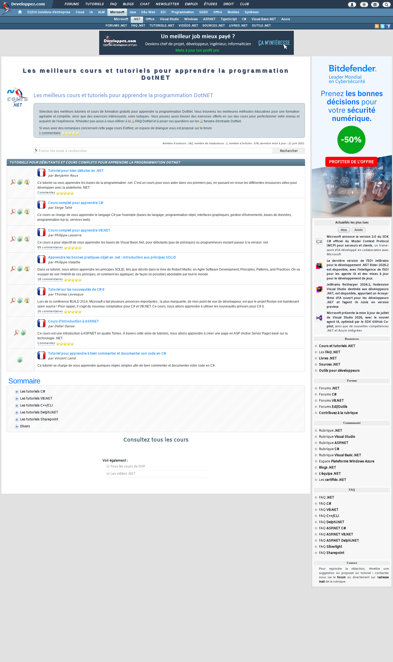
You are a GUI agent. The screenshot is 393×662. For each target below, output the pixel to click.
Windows (191, 19)
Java (133, 12)
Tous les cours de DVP (127, 467)
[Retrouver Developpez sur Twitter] (382, 26)
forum (341, 577)
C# (244, 19)
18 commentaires (50, 279)
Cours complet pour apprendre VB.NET (79, 231)
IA (91, 12)
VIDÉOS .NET (188, 26)
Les (329, 352)
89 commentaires (50, 247)
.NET (136, 19)
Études (210, 4)
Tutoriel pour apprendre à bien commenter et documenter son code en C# (107, 354)
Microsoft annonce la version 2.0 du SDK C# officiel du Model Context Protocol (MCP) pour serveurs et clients (358, 245)
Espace (346, 461)
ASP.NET (209, 19)
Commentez (46, 193)
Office (217, 12)
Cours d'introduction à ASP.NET (73, 321)
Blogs (128, 4)
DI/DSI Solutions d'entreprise (48, 12)
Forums (71, 4)
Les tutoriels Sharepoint (39, 419)
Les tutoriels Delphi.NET (39, 412)
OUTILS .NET (261, 26)
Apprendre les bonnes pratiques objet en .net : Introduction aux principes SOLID (112, 258)
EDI (163, 12)
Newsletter (167, 4)
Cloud (80, 12)
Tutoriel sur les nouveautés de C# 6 (76, 290)
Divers (25, 426)
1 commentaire (50, 133)
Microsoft (117, 12)
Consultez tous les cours (155, 440)
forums (209, 121)
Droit (228, 4)
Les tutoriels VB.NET (36, 399)
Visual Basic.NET (264, 19)
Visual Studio (169, 19)
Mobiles (233, 12)
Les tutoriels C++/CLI (36, 406)
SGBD (203, 12)
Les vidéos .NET (123, 474)
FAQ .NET (138, 26)
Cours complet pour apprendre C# (75, 203)
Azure (285, 19)
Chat (144, 4)
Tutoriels (94, 4)
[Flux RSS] (377, 26)
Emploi (191, 4)
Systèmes (252, 12)
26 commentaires (50, 311)
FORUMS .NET (116, 26)
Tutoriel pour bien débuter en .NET (76, 171)
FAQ (113, 4)
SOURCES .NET (213, 26)
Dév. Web (148, 12)
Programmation (182, 12)
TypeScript (229, 19)
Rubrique (330, 431)
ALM (101, 12)
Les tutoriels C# (32, 392)
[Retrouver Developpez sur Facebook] (388, 26)
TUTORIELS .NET (161, 26)
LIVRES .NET (238, 26)
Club (244, 4)
